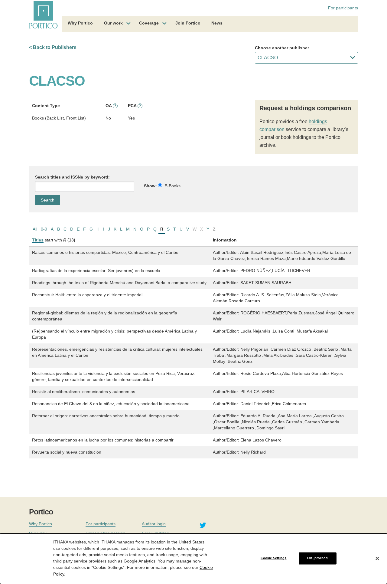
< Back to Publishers (52, 47)
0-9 (44, 229)
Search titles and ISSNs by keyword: (72, 177)
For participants (343, 7)
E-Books (172, 185)
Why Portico (80, 23)
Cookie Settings (274, 558)
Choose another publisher (282, 47)
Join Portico (187, 23)
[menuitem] (80, 24)
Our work (113, 23)
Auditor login (154, 523)
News (217, 23)
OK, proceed (317, 558)
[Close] (377, 558)
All (35, 229)
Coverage (149, 23)
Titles (38, 240)
